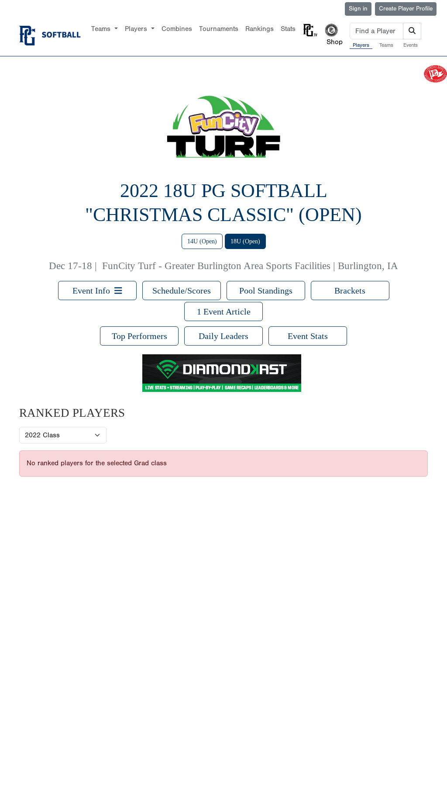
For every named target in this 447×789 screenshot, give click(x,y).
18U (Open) (245, 241)
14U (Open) (202, 241)
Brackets (349, 290)
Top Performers (139, 336)
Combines (177, 29)
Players (361, 45)
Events (410, 45)
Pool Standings (265, 290)
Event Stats (308, 336)
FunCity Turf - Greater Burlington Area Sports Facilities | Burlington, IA (250, 265)
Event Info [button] (93, 290)
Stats (288, 29)
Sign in (358, 8)
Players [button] (137, 29)
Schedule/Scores (181, 290)
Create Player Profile (406, 8)
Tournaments (218, 29)
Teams (386, 45)
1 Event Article (224, 311)
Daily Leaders (223, 336)
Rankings (259, 29)
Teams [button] (102, 29)
